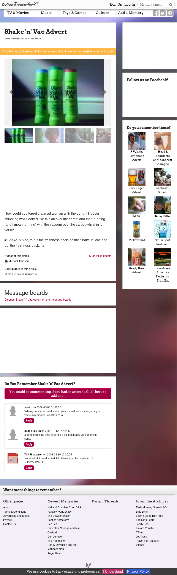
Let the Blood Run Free (149, 515)
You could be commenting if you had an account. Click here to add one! (57, 394)
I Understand (113, 571)
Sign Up (115, 4)
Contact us (9, 524)
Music (46, 13)
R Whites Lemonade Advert (137, 156)
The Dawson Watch (58, 515)
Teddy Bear (142, 524)
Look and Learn (145, 520)
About (6, 507)
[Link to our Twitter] (163, 13)
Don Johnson (55, 536)
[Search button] (170, 4)
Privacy (7, 520)
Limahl (140, 544)
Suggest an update (100, 256)
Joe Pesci (141, 536)
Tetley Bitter (163, 216)
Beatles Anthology (58, 520)
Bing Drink (142, 511)
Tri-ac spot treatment (162, 242)
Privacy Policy (138, 571)
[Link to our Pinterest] (170, 13)
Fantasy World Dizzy (59, 511)
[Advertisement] (58, 178)
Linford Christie (145, 528)
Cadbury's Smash (162, 190)
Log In (129, 4)
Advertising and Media (16, 515)
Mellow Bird (136, 240)
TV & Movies (18, 13)
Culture (102, 13)
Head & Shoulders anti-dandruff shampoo (162, 158)
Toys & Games (74, 13)
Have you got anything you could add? (89, 51)
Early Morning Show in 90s (152, 507)
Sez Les (52, 524)
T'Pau (139, 532)
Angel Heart (54, 553)
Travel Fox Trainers (147, 540)
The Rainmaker (56, 540)
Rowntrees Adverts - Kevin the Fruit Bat (162, 274)
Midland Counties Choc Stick (64, 507)
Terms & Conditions (14, 511)
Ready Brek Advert (136, 270)
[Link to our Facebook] (155, 13)
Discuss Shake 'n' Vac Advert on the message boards (38, 299)
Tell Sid (137, 216)
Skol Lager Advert (137, 190)
